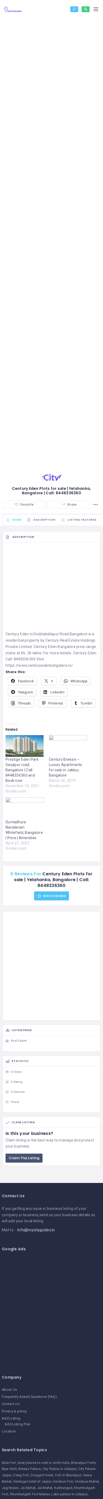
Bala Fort (9, 1463)
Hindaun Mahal (87, 1481)
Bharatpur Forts (83, 1463)
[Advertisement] (51, 588)
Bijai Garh (9, 1469)
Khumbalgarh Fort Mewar (30, 1494)
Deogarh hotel (42, 1475)
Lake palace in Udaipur (69, 1494)
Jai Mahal (28, 1488)
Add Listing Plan (17, 1424)
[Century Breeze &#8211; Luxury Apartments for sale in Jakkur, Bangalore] (68, 746)
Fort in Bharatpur (68, 1475)
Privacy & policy (14, 1411)
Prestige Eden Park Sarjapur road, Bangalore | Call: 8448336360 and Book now (22, 770)
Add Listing (11, 1418)
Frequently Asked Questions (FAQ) (29, 1397)
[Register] (86, 9)
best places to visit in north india (43, 1463)
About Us (9, 1390)
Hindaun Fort (63, 1481)
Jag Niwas (10, 1488)
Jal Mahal (45, 1488)
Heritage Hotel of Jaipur (32, 1481)
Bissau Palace (29, 1469)
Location (9, 1431)
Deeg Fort (21, 1475)
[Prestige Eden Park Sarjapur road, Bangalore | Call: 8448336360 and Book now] (25, 746)
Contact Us (11, 1404)
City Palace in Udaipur (60, 1469)
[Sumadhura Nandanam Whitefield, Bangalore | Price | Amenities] (25, 808)
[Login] (74, 9)
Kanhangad (63, 1488)
